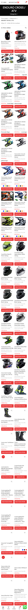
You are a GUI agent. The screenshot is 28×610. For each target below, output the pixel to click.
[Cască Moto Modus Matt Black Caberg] (20, 294)
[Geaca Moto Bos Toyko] (7, 583)
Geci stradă (3, 548)
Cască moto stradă (5, 259)
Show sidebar (7, 28)
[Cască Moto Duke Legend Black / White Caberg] (20, 246)
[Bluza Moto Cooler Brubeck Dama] (7, 35)
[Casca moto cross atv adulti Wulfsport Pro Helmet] (20, 142)
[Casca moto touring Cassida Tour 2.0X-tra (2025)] (7, 363)
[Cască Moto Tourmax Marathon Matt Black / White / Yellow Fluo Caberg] (20, 363)
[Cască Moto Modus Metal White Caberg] (20, 317)
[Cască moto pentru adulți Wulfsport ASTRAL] (7, 340)
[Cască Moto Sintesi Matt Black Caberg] (20, 340)
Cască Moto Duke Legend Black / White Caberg (19, 254)
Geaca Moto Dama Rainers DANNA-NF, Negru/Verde (19, 591)
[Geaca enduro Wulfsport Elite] (20, 560)
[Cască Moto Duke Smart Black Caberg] (7, 294)
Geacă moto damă (18, 597)
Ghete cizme (17, 424)
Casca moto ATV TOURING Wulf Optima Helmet (7, 69)
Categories (13, 14)
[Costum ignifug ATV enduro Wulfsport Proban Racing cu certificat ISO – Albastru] (7, 484)
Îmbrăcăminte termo (6, 45)
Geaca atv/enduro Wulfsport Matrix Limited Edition (20, 543)
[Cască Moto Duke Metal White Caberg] (20, 271)
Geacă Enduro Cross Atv (6, 546)
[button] (7, 78)
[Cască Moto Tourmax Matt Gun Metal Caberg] (7, 390)
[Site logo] (14, 2)
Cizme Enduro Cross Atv (19, 401)
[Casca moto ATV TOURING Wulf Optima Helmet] (7, 58)
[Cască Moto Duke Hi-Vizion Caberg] (7, 246)
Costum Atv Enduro (5, 472)
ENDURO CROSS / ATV (7, 20)
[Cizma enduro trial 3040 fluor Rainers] (7, 413)
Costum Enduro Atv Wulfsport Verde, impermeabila (19, 467)
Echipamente (13, 18)
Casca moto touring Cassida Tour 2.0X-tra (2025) (6, 374)
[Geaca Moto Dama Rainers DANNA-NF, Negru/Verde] (20, 583)
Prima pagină (4, 18)
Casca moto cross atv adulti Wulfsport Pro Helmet (19, 155)
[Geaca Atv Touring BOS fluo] (7, 535)
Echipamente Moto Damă (20, 594)
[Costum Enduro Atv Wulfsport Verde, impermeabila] (20, 459)
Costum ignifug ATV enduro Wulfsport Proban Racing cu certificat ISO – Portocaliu (6, 518)
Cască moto (17, 45)
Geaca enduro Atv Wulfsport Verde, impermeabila (5, 568)
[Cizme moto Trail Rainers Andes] (7, 436)
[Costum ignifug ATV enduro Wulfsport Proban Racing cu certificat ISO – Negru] (20, 484)
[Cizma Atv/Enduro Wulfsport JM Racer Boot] (20, 390)
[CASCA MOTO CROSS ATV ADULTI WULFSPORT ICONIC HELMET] (20, 58)
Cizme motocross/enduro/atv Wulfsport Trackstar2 (20, 444)
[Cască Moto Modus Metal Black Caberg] (7, 317)
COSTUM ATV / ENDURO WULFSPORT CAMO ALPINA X (7, 468)
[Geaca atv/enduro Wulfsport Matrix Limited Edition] (20, 535)
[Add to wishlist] (11, 32)
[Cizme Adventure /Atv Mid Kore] (20, 413)
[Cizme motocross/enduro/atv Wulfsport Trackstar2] (20, 436)
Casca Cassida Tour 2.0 (20, 41)
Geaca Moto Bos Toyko (7, 595)
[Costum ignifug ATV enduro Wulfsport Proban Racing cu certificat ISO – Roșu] (20, 509)
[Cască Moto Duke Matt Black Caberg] (7, 271)
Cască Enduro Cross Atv (19, 43)
